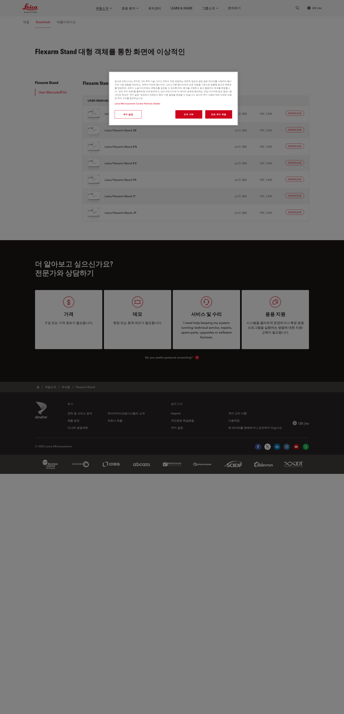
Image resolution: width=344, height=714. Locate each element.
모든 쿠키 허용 (218, 114)
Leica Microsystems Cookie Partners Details (137, 103)
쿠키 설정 (128, 114)
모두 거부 (189, 114)
